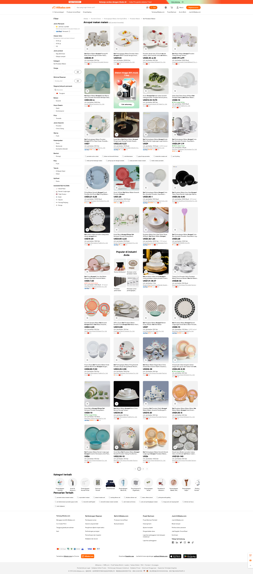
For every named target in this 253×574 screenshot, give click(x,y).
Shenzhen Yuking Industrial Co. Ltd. (153, 148)
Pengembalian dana (149, 531)
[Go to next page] (147, 469)
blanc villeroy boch (147, 497)
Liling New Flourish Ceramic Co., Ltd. (95, 286)
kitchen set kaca (189, 502)
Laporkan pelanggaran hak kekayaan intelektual (154, 536)
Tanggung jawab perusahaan (65, 527)
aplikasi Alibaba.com (161, 556)
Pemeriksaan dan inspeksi (93, 535)
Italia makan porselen (158, 160)
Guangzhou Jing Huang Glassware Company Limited (156, 243)
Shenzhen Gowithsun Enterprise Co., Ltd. (184, 201)
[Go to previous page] (135, 469)
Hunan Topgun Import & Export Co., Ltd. (126, 243)
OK (78, 72)
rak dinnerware (128, 156)
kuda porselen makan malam (138, 160)
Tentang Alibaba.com (63, 516)
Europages (155, 565)
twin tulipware (61, 506)
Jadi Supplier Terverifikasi (179, 531)
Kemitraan (175, 535)
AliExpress (98, 565)
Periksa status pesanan (179, 527)
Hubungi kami (147, 524)
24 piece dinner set (131, 497)
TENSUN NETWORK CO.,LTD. (181, 243)
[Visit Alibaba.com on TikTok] (193, 542)
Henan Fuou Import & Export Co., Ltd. (154, 62)
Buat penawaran (119, 524)
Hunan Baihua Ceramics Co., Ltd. (94, 104)
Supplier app (129, 556)
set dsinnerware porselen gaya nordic (67, 502)
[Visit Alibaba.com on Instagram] (185, 542)
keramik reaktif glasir (89, 502)
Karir (57, 531)
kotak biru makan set (161, 156)
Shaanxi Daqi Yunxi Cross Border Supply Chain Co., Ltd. (156, 285)
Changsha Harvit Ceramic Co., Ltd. (124, 62)
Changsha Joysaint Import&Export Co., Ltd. (185, 62)
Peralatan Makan (135, 18)
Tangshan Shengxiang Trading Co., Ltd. (96, 243)
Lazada (126, 565)
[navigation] (67, 244)
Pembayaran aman (90, 520)
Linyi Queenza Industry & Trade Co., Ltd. (155, 104)
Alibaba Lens (68, 556)
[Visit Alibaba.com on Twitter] (181, 542)
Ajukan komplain (148, 527)
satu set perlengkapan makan (149, 502)
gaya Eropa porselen (144, 156)
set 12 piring (176, 156)
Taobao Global (134, 565)
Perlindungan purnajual (92, 531)
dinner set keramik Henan (111, 156)
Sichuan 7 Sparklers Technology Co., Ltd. (184, 149)
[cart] (172, 8)
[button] (147, 7)
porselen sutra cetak (92, 156)
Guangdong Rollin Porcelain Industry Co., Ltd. (126, 148)
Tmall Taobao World (117, 565)
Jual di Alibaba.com (178, 520)
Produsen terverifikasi (121, 520)
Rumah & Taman (96, 18)
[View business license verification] (144, 571)
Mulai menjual (176, 524)
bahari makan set (100, 497)
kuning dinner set (115, 497)
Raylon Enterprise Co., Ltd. (122, 201)
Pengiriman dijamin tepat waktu (94, 527)
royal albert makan (84, 497)
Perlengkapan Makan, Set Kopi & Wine (115, 18)
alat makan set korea (129, 502)
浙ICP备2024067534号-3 (177, 571)
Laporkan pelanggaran (150, 540)
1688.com (106, 565)
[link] (250, 555)
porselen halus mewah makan (65, 497)
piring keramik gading (164, 497)
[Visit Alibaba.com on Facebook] (173, 542)
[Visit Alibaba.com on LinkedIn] (177, 542)
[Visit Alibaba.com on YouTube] (189, 542)
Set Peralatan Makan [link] (149, 18)
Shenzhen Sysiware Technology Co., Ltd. (96, 201)
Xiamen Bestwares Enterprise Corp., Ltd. (155, 201)
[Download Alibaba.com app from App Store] (175, 556)
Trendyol (147, 565)
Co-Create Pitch (61, 524)
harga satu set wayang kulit (171, 502)
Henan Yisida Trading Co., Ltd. (181, 106)
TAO (142, 565)
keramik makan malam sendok (109, 502)
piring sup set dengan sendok (116, 160)
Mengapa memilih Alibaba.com (65, 520)
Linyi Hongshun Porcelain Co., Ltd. (94, 148)
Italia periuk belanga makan (94, 160)
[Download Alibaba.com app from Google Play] (190, 556)
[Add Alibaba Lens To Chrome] (87, 556)
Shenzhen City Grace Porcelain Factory (96, 62)
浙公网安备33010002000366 (159, 571)
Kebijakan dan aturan (91, 539)
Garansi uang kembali (91, 524)
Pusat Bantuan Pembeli (150, 520)
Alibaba (86, 18)
